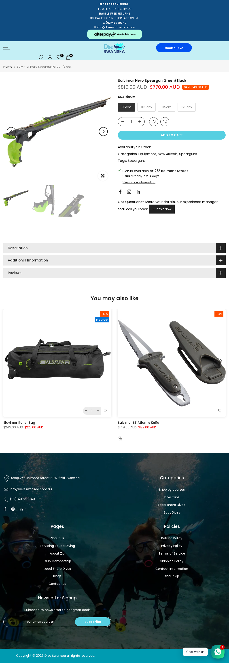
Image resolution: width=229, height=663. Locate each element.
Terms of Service (172, 553)
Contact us (57, 583)
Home (7, 67)
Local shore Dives (171, 505)
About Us (57, 538)
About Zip (57, 553)
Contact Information (171, 568)
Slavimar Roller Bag (19, 422)
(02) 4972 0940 (22, 499)
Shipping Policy (171, 561)
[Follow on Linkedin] (138, 192)
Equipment (147, 153)
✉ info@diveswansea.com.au (114, 27)
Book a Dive (174, 47)
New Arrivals (168, 153)
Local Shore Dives (57, 568)
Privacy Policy (171, 546)
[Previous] (11, 131)
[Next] (103, 131)
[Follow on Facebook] (120, 192)
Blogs (57, 576)
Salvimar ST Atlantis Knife (138, 422)
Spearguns (188, 153)
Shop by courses (172, 489)
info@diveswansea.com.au (31, 489)
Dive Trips (171, 497)
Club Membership (57, 561)
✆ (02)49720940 (114, 23)
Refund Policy (171, 538)
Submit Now (162, 209)
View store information (139, 182)
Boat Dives (172, 512)
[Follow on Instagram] (129, 192)
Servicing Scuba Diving (57, 546)
